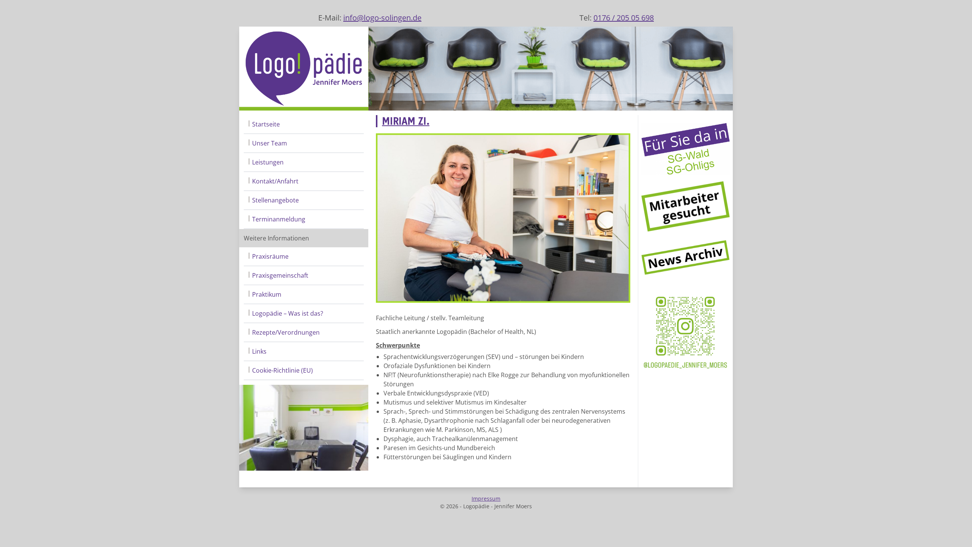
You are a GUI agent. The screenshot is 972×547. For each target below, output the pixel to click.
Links (259, 351)
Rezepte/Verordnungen (286, 332)
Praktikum (266, 294)
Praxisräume (270, 256)
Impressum (486, 498)
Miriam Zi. (405, 121)
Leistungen (268, 162)
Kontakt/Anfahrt (275, 181)
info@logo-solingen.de (382, 18)
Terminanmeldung (278, 219)
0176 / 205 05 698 (623, 18)
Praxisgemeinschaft (280, 275)
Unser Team (269, 143)
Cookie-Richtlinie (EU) (282, 370)
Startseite (266, 124)
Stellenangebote (275, 200)
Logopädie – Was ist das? (287, 313)
